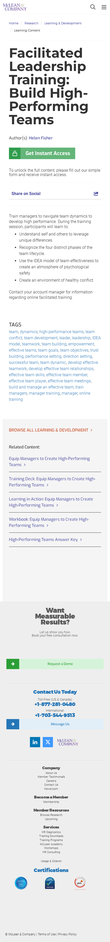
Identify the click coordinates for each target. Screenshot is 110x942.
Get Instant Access (48, 153)
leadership (81, 337)
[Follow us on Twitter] (48, 742)
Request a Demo (60, 664)
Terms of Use (47, 934)
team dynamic (53, 362)
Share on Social (26, 193)
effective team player (27, 380)
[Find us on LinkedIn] (35, 742)
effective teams (22, 350)
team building (54, 344)
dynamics (29, 331)
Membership (51, 802)
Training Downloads (51, 836)
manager (70, 393)
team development (41, 337)
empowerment (81, 344)
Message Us (60, 724)
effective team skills (27, 374)
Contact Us (51, 784)
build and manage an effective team (41, 387)
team (13, 331)
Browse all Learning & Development (48, 430)
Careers (51, 781)
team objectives (74, 350)
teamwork (31, 344)
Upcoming (51, 819)
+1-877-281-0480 (55, 704)
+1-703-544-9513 (55, 715)
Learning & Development (63, 23)
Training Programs (51, 840)
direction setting (77, 356)
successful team (23, 362)
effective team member (66, 374)
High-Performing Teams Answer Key (43, 539)
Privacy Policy (67, 934)
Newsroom (51, 789)
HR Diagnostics (51, 832)
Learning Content (27, 30)
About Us (51, 773)
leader (64, 337)
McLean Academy (51, 844)
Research (31, 23)
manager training (44, 393)
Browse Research (51, 815)
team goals (48, 350)
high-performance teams (61, 331)
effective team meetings (69, 380)
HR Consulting (51, 852)
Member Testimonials (51, 777)
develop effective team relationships (61, 368)
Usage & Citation (51, 861)
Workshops (51, 848)
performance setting (43, 356)
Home (13, 23)
